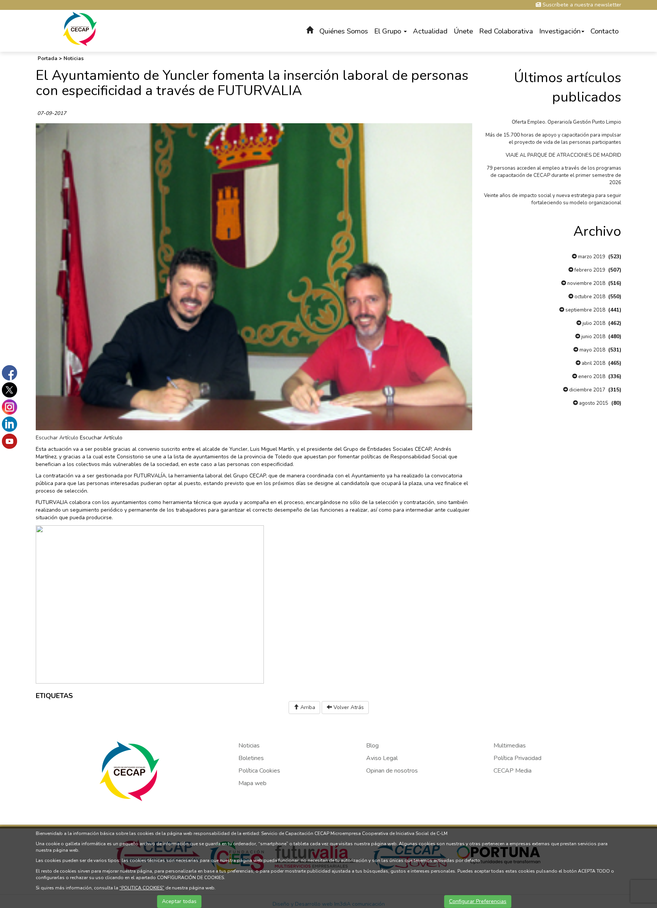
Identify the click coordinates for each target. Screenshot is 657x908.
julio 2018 (593, 323)
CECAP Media (513, 770)
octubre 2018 (589, 296)
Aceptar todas (179, 901)
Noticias (73, 58)
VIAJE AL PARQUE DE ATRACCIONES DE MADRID (563, 155)
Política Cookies (259, 770)
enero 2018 (591, 376)
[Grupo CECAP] (80, 28)
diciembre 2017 (586, 389)
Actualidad (430, 31)
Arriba (307, 707)
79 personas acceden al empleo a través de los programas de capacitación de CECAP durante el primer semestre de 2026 (554, 175)
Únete (463, 31)
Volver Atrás (348, 707)
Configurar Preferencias (477, 901)
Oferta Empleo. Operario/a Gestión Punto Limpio (566, 122)
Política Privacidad (517, 758)
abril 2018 (593, 363)
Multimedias (510, 745)
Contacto (604, 31)
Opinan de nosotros (392, 770)
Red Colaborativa (506, 31)
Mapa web (252, 783)
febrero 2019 (589, 270)
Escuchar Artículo (57, 437)
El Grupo (388, 31)
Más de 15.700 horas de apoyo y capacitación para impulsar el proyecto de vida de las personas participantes (553, 139)
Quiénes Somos (343, 31)
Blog (372, 745)
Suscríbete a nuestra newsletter (581, 4)
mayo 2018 (591, 350)
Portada (47, 58)
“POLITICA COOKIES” (141, 888)
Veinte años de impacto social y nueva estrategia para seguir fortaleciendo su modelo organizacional (552, 199)
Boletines (251, 758)
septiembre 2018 (584, 310)
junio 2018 (592, 336)
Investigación (560, 31)
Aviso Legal (382, 758)
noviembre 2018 (585, 283)
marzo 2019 (591, 256)
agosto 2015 (593, 403)
